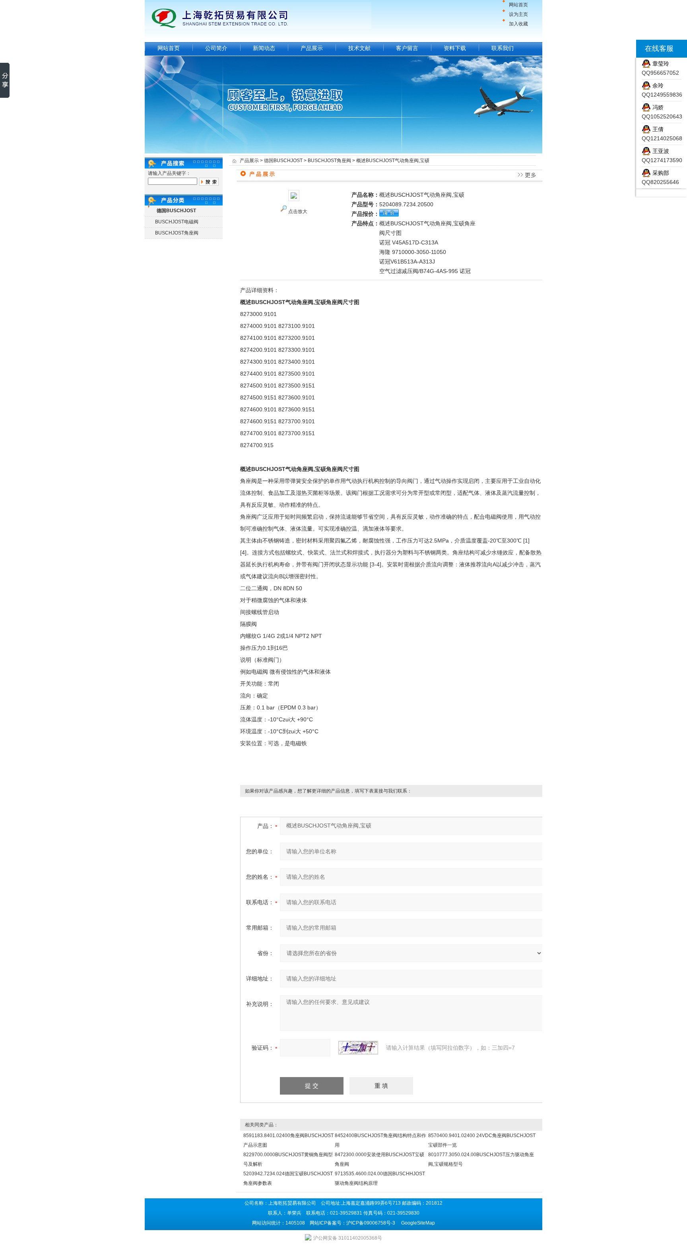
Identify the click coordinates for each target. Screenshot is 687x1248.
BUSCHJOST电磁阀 (176, 222)
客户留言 (407, 48)
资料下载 (455, 48)
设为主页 (518, 14)
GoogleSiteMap (418, 1223)
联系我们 (502, 48)
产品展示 (312, 48)
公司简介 (216, 48)
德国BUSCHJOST (283, 160)
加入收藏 (518, 24)
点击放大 (297, 211)
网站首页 (518, 5)
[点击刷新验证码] (358, 1047)
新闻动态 (264, 48)
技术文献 (359, 48)
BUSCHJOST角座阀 (176, 233)
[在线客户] (626, 49)
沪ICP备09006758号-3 (370, 1223)
